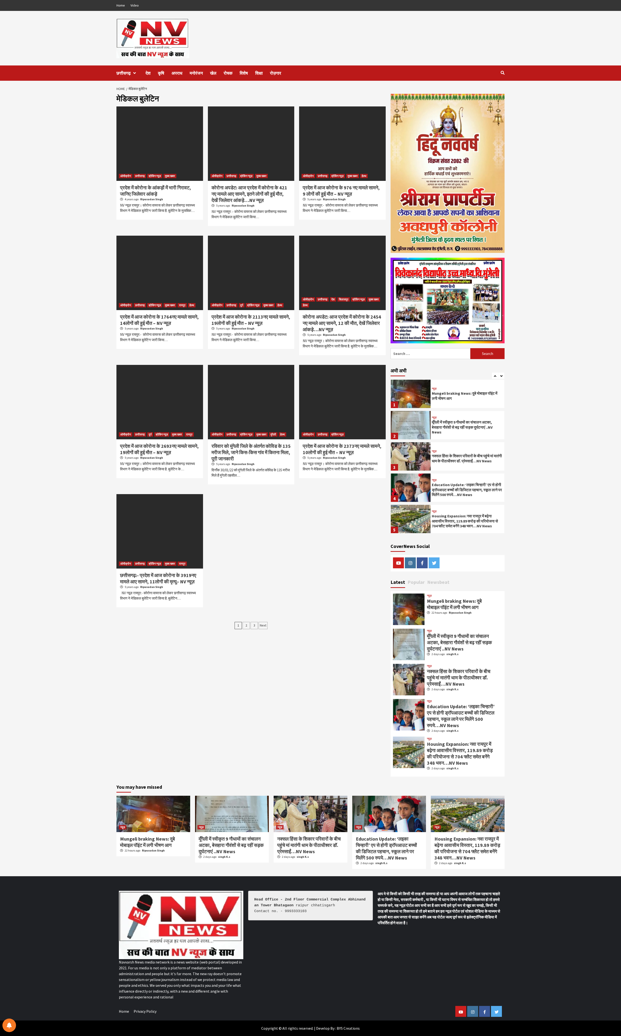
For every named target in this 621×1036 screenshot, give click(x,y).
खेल (213, 73)
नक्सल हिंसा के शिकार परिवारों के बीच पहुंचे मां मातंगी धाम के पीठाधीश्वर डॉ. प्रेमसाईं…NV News (467, 427)
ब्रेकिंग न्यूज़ (155, 176)
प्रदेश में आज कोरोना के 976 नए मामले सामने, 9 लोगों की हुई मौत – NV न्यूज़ (341, 191)
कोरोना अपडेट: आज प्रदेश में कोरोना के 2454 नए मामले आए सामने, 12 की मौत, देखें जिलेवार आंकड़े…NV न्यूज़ (342, 323)
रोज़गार (275, 73)
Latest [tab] (398, 582)
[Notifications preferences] (9, 1025)
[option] (448, 395)
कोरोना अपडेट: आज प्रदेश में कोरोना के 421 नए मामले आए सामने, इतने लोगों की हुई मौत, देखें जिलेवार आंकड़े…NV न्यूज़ (249, 194)
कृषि (161, 73)
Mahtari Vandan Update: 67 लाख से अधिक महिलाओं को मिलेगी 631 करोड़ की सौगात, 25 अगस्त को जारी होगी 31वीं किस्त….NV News (465, 521)
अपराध (177, 73)
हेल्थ (364, 176)
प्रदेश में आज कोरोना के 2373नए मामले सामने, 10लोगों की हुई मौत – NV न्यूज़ (342, 449)
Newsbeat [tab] (438, 582)
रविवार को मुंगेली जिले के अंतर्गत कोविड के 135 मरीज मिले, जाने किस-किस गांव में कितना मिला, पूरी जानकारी (251, 452)
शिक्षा (259, 73)
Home (120, 5)
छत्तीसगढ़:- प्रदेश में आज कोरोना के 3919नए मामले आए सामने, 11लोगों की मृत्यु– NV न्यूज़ (158, 578)
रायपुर (182, 305)
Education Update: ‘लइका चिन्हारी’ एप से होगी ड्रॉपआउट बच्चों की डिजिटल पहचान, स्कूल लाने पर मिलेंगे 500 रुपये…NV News (467, 458)
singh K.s (452, 654)
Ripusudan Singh (151, 199)
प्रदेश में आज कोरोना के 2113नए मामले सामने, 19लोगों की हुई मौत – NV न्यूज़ (251, 320)
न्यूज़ (434, 386)
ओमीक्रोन (125, 176)
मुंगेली (273, 434)
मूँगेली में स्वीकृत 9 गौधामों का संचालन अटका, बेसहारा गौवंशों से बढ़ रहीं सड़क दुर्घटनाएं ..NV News (462, 395)
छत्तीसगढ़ (123, 73)
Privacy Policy (145, 1011)
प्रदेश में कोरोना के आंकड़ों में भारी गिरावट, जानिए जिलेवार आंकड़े (155, 191)
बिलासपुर (343, 299)
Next (263, 625)
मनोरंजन (196, 73)
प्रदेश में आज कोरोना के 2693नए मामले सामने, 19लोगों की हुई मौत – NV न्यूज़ (159, 449)
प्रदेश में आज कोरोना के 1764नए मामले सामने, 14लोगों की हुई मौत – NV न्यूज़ (159, 320)
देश (148, 73)
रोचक (228, 73)
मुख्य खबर (170, 176)
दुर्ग (241, 305)
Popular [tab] (416, 582)
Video (135, 5)
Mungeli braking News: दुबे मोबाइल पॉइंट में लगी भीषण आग (454, 604)
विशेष (244, 73)
